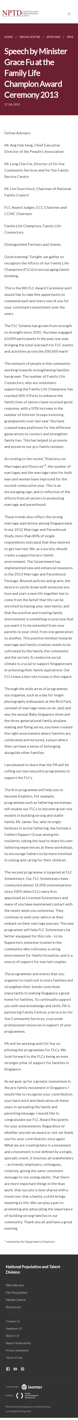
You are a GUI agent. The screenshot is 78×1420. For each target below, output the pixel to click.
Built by (9, 1395)
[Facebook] (9, 1369)
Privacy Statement (17, 1350)
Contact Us (13, 1321)
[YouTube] (16, 1369)
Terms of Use (14, 1357)
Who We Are (15, 1285)
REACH (11, 1335)
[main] (39, 638)
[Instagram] (24, 1369)
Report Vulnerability (18, 1343)
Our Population (16, 1292)
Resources (13, 1307)
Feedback (12, 1328)
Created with (12, 1386)
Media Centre (16, 1300)
